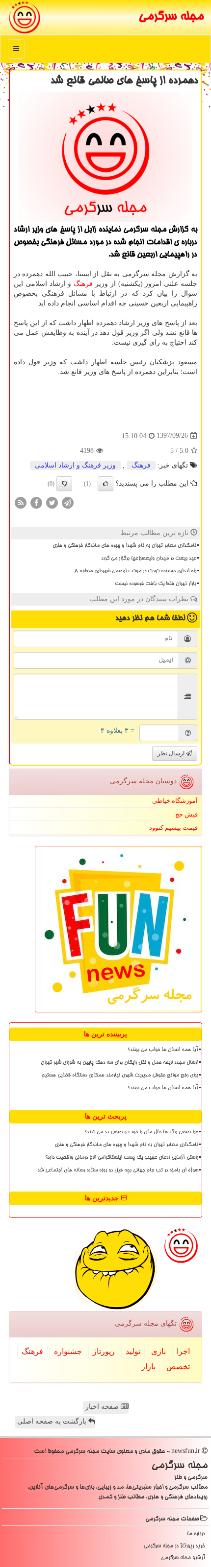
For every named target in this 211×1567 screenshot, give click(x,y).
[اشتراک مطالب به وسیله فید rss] (20, 502)
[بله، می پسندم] (105, 483)
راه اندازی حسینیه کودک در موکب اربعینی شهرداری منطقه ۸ (135, 571)
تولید (133, 1351)
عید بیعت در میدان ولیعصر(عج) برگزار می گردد (148, 558)
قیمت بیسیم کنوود (173, 827)
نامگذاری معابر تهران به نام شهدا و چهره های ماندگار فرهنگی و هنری (124, 546)
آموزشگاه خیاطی (175, 800)
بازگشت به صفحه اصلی (52, 1421)
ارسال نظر (172, 753)
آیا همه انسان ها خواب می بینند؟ (163, 1050)
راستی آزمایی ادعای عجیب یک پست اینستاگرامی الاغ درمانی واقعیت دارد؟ (121, 1158)
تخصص (178, 1366)
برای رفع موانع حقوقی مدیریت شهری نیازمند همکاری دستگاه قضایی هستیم (119, 1075)
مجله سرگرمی (171, 17)
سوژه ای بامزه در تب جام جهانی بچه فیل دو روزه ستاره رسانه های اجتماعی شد (117, 1170)
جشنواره (68, 1351)
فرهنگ (83, 283)
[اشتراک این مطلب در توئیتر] (52, 502)
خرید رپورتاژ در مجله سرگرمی (174, 1546)
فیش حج (186, 814)
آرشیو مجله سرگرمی (183, 1558)
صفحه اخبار (103, 1406)
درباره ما (196, 1534)
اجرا (183, 1351)
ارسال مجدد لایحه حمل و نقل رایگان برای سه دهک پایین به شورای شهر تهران (119, 1063)
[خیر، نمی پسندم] (64, 483)
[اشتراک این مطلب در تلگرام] (68, 502)
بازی (158, 1351)
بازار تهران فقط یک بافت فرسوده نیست (155, 584)
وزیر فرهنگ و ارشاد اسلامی (75, 465)
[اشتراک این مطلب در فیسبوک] (36, 502)
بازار (148, 1366)
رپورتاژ (104, 1351)
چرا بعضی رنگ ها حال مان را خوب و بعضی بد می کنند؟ (141, 1132)
